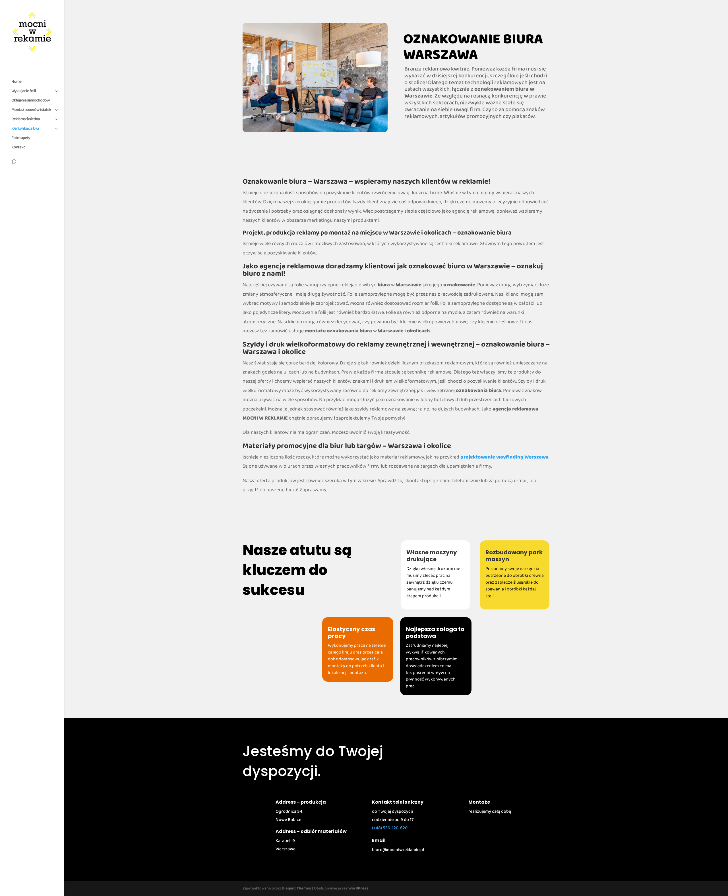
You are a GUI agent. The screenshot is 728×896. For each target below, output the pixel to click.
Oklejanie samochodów (30, 101)
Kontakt (18, 148)
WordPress (358, 888)
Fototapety (20, 139)
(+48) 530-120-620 (390, 828)
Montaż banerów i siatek (31, 110)
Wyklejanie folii (23, 92)
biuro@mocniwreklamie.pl (398, 850)
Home (16, 82)
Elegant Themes (296, 888)
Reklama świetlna (25, 120)
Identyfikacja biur (25, 129)
